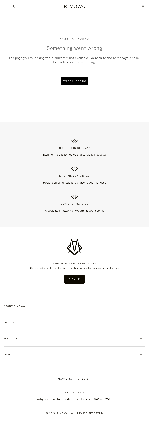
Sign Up (74, 279)
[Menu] (6, 6)
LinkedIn (86, 399)
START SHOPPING (74, 81)
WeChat (98, 399)
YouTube (55, 399)
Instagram (42, 399)
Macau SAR (66, 379)
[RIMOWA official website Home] (74, 6)
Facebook (68, 399)
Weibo (108, 399)
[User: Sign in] (143, 6)
